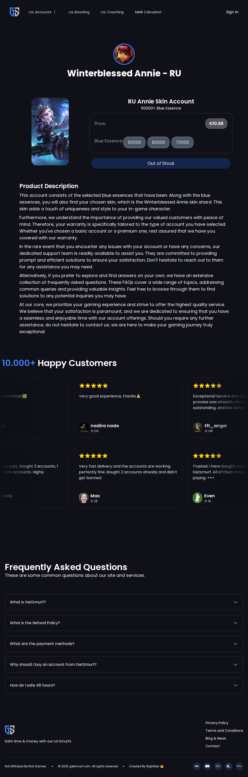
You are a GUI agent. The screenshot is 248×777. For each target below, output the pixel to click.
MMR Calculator (148, 12)
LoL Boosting (79, 12)
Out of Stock (160, 163)
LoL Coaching (112, 12)
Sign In (232, 12)
